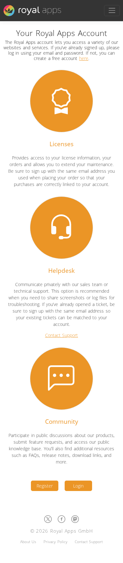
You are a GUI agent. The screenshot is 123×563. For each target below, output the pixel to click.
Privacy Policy (55, 541)
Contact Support (61, 335)
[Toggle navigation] (112, 10)
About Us (28, 541)
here (83, 58)
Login (78, 486)
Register (45, 486)
